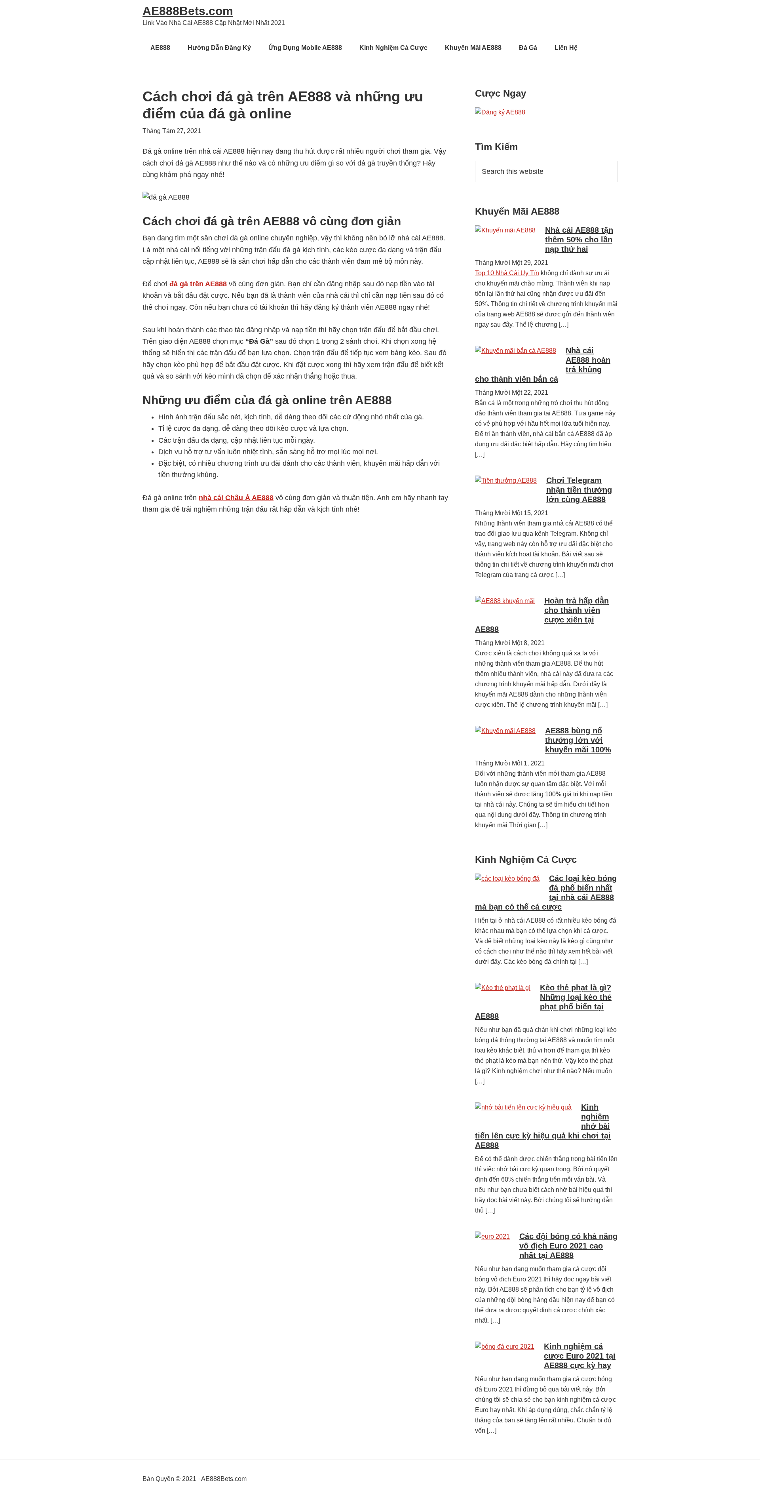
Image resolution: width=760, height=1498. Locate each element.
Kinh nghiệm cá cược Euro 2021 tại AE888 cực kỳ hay (580, 1356)
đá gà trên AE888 (198, 284)
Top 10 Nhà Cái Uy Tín (507, 273)
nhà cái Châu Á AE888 (236, 498)
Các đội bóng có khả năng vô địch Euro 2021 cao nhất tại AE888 (568, 1246)
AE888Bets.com (187, 10)
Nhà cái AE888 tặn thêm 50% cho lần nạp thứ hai (579, 239)
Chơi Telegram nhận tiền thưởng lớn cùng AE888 (579, 490)
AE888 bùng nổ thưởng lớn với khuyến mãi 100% (578, 740)
